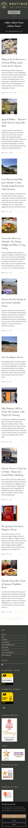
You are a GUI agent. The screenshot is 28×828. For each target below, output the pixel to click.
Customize (14, 820)
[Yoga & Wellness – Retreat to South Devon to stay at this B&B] (9, 106)
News (11, 92)
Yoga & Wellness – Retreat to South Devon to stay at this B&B (14, 123)
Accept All (14, 816)
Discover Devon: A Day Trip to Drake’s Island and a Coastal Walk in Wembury (14, 472)
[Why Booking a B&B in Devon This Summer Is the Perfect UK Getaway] (9, 395)
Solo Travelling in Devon (12, 357)
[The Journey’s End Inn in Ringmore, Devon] (9, 513)
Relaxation (15, 92)
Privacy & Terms (5, 650)
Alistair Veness (5, 92)
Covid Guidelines (5, 642)
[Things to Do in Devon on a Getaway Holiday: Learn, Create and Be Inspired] (9, 46)
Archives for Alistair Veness (14, 31)
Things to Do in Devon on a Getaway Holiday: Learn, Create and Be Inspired (14, 63)
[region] (14, 815)
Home (6, 31)
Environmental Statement (8, 652)
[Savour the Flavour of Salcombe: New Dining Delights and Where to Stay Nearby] (9, 225)
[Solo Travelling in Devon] (9, 344)
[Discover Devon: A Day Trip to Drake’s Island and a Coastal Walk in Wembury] (9, 455)
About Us (4, 634)
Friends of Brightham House (8, 644)
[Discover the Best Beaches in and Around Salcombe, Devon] (9, 286)
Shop (3, 637)
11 (18, 618)
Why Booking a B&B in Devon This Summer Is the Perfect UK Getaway (13, 412)
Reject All (14, 824)
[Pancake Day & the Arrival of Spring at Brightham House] (9, 568)
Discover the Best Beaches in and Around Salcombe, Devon (14, 303)
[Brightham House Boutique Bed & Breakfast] (14, 5)
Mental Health (5, 647)
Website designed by (6, 655)
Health (11, 152)
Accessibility (4, 639)
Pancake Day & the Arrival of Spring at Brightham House (13, 584)
